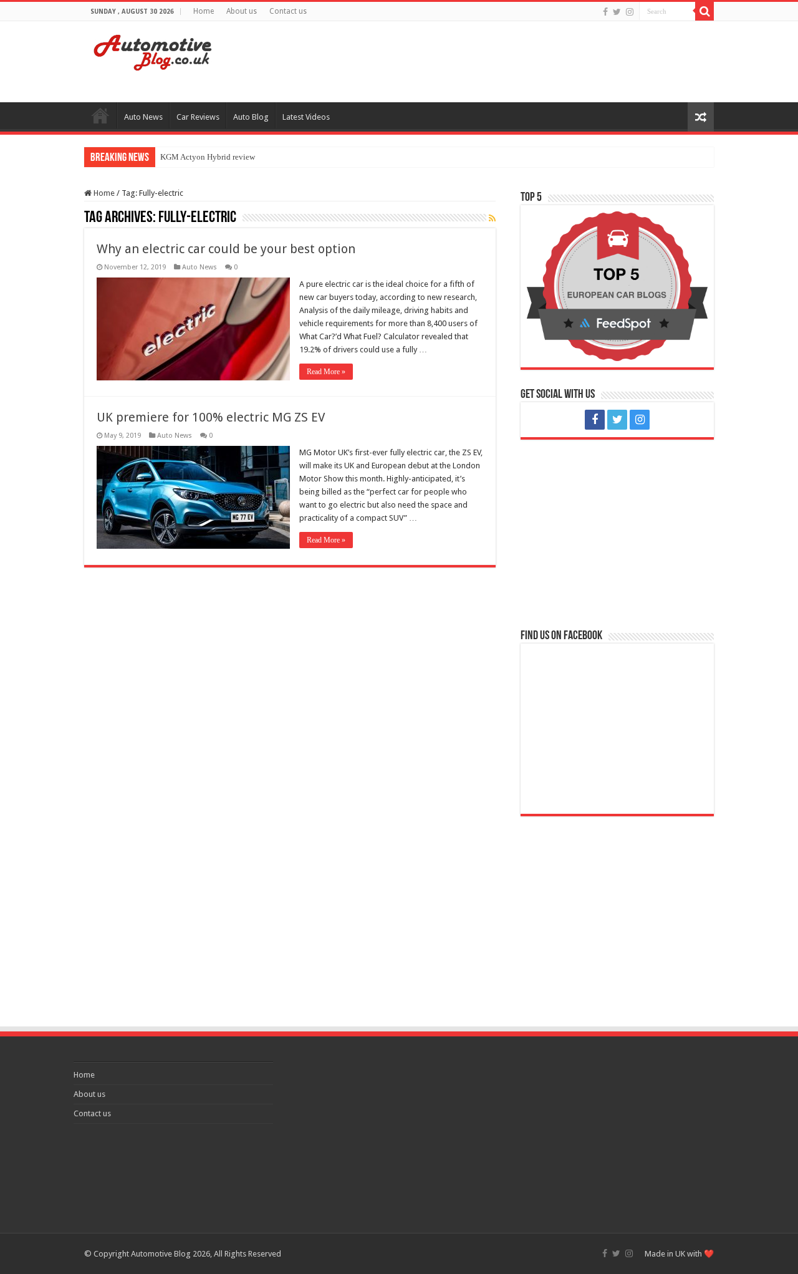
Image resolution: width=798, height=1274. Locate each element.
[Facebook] (605, 11)
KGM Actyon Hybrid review (207, 157)
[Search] (704, 11)
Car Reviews (197, 117)
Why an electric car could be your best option (226, 248)
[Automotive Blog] (153, 50)
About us (241, 11)
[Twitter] (617, 11)
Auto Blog (251, 117)
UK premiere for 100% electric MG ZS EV (211, 417)
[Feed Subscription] (492, 218)
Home (203, 11)
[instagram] (630, 11)
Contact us (288, 11)
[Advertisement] (477, 62)
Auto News (143, 117)
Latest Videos (306, 117)
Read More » (326, 371)
